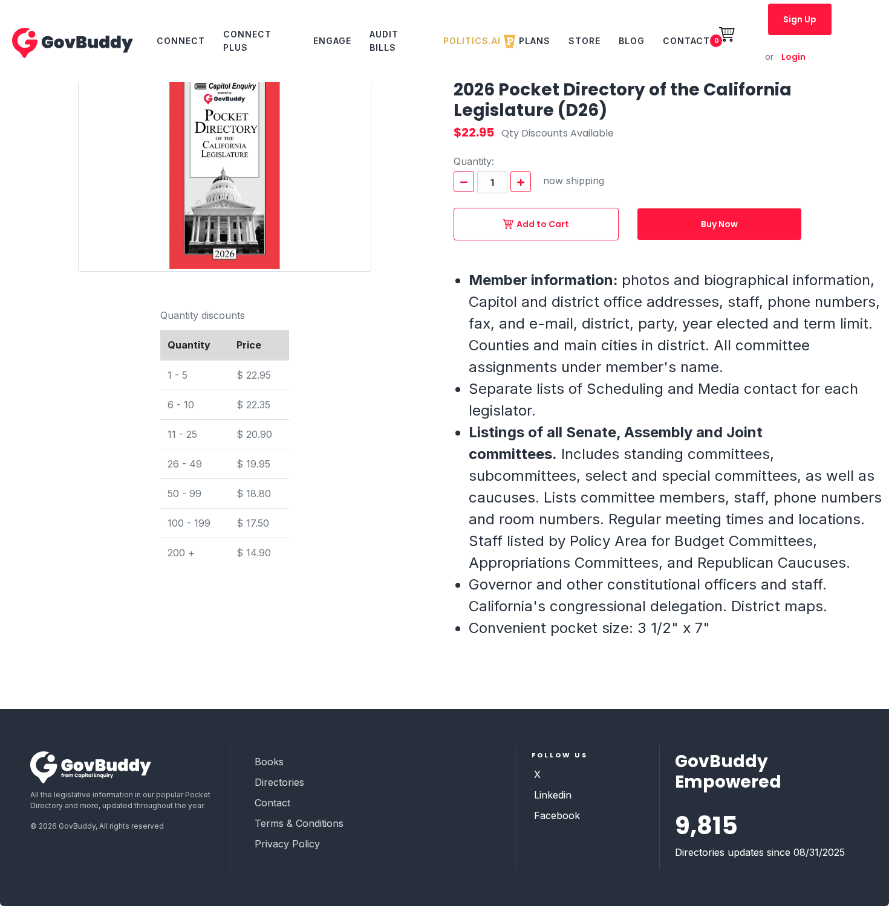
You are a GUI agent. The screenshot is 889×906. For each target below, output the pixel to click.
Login (785, 57)
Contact (686, 41)
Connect (181, 41)
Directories (279, 782)
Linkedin (553, 795)
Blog (632, 41)
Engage (332, 41)
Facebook (557, 815)
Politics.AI (472, 41)
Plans (534, 41)
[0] (734, 41)
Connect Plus (247, 41)
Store (584, 41)
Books (269, 762)
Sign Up (799, 19)
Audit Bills (384, 41)
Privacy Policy (287, 844)
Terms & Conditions (299, 823)
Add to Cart (542, 224)
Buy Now (719, 224)
